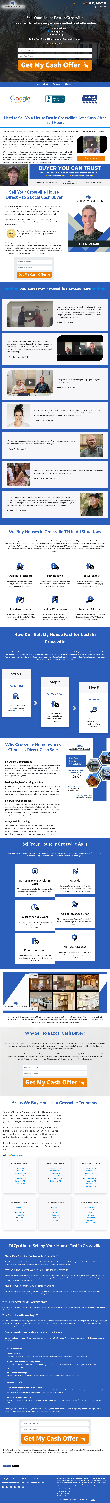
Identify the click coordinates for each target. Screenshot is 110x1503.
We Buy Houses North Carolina (33, 1479)
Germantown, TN (55, 1171)
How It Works (42, 84)
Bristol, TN (20, 1176)
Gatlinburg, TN (55, 1168)
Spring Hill (91, 1217)
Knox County (90, 1220)
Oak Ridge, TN (91, 1186)
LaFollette (55, 1212)
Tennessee (20, 1168)
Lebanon (55, 1215)
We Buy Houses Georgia (10, 1482)
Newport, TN (91, 1183)
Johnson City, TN (55, 1178)
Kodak (55, 1210)
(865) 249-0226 (97, 3)
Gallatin (20, 1220)
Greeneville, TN (55, 1173)
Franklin (20, 1217)
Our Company (91, 158)
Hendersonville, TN (55, 1176)
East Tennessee (91, 1223)
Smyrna (91, 1215)
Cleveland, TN (20, 1183)
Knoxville (55, 1207)
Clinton (20, 1207)
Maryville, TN (91, 1171)
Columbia (20, 1210)
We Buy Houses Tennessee (11, 1479)
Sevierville (91, 1210)
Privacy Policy (25, 1482)
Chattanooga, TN (20, 1178)
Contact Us (102, 6)
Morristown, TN (91, 1176)
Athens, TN (20, 1171)
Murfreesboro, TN (90, 1178)
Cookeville (20, 1212)
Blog (42, 1482)
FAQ (94, 6)
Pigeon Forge (91, 1207)
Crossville (22, 1115)
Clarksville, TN (20, 1181)
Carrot (93, 1500)
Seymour (91, 1212)
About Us (69, 84)
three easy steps (43, 654)
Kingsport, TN (55, 1181)
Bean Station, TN (20, 1173)
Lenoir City (56, 1217)
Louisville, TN (91, 1168)
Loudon (55, 1220)
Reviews (57, 84)
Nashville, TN (91, 1181)
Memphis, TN (91, 1173)
